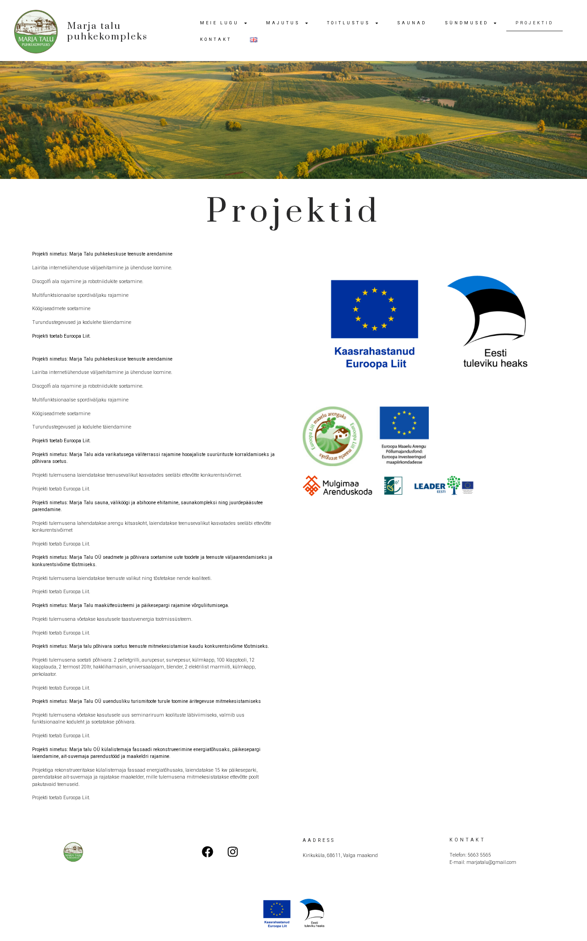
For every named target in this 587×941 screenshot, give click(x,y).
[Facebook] (207, 852)
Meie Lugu (219, 23)
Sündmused (466, 23)
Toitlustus (348, 23)
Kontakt (216, 39)
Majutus (283, 23)
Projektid (534, 23)
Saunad (411, 23)
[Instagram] (233, 852)
